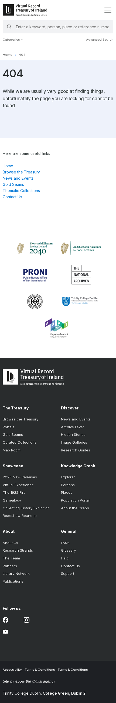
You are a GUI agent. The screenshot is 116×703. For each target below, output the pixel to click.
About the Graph (75, 508)
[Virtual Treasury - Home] (25, 10)
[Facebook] (5, 620)
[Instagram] (26, 620)
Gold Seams (13, 184)
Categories (12, 39)
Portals (8, 427)
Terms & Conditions (40, 669)
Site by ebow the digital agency (29, 681)
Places (66, 492)
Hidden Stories (73, 434)
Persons (68, 485)
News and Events (18, 178)
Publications (13, 581)
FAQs (65, 543)
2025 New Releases (20, 477)
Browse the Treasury (21, 172)
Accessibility (12, 669)
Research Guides (75, 450)
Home (7, 55)
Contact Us (12, 196)
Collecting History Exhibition (26, 508)
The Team (11, 558)
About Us (10, 543)
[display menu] (107, 10)
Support (67, 573)
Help (65, 558)
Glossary (68, 550)
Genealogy (12, 500)
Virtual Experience (18, 485)
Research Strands (18, 550)
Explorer (68, 477)
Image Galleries (74, 442)
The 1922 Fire (14, 492)
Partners (10, 566)
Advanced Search (99, 39)
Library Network (16, 573)
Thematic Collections (21, 190)
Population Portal (75, 500)
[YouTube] (5, 632)
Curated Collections (19, 442)
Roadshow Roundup (20, 515)
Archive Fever (72, 427)
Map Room (12, 450)
